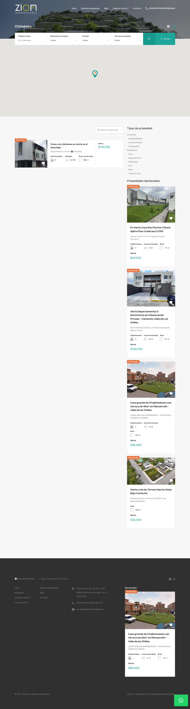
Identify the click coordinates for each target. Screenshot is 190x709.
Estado (85, 36)
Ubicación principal (59, 36)
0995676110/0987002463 (162, 8)
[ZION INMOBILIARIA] (26, 12)
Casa (130, 154)
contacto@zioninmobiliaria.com (90, 609)
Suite (130, 169)
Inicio (74, 8)
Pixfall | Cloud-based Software (161, 694)
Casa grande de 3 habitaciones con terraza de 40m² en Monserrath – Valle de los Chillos (150, 406)
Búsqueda (19, 593)
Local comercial (135, 142)
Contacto (137, 8)
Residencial (132, 150)
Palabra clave (24, 36)
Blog (106, 8)
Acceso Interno (22, 602)
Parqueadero (134, 146)
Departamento (135, 158)
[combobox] (63, 40)
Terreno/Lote (134, 173)
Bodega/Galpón (135, 138)
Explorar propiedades (90, 8)
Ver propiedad (31, 162)
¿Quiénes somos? (120, 8)
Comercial (131, 135)
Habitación (133, 162)
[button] (97, 77)
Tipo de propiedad (122, 36)
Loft (130, 166)
